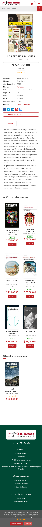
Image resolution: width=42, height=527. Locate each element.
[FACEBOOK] (13, 443)
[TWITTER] (17, 443)
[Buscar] (39, 8)
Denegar (28, 524)
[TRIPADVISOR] (28, 443)
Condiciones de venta (21, 480)
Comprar (12, 244)
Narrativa (20, 87)
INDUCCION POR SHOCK (12, 231)
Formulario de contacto (21, 463)
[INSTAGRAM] (21, 443)
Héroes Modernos (23, 104)
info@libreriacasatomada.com (21, 460)
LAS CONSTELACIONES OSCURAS (12, 390)
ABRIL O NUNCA (12, 280)
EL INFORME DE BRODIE (12, 332)
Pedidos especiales (21, 502)
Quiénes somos (21, 498)
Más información (21, 519)
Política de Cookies (21, 487)
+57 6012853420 (21, 453)
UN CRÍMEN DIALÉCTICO (30, 281)
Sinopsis (10, 124)
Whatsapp (21, 457)
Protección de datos (21, 484)
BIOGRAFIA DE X (29, 331)
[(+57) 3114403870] (24, 443)
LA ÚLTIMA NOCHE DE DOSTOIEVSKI (29, 230)
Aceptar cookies (16, 524)
